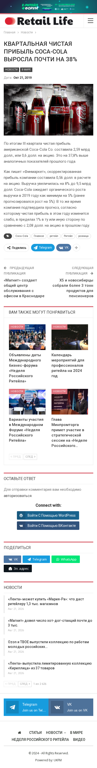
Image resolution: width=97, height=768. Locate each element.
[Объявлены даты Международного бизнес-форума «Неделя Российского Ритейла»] (27, 337)
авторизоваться (18, 495)
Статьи (35, 733)
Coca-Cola (21, 236)
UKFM (58, 760)
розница (83, 236)
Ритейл (68, 236)
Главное (39, 236)
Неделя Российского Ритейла (40, 740)
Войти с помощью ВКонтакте (52, 526)
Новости (11, 69)
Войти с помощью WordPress (52, 515)
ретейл (54, 236)
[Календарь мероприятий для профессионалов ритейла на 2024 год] (69, 337)
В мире (26, 69)
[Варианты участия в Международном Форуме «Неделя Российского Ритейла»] (27, 402)
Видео (79, 740)
